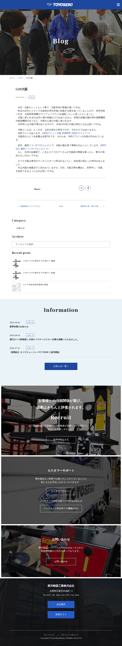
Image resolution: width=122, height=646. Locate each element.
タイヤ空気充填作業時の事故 (35, 285)
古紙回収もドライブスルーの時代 (33, 206)
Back (61, 206)
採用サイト (61, 614)
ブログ (31, 97)
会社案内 (61, 604)
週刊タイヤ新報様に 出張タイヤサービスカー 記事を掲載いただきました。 (44, 339)
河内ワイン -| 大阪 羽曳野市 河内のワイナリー (66, 133)
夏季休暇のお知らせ (19, 326)
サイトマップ (49, 635)
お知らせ (20, 228)
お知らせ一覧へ (61, 366)
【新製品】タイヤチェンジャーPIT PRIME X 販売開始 (34, 352)
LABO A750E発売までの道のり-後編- (39, 261)
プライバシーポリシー (70, 635)
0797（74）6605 (53, 595)
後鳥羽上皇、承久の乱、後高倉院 (93, 206)
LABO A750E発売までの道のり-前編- (39, 273)
